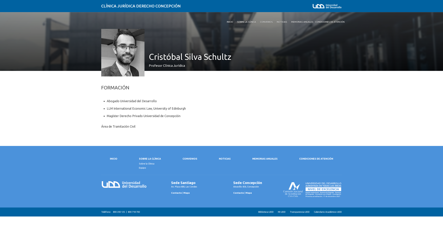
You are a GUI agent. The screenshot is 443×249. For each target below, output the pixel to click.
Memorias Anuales (265, 158)
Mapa (186, 193)
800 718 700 (134, 212)
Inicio (113, 158)
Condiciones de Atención (316, 158)
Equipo (142, 168)
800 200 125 (119, 212)
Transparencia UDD (300, 212)
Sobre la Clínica (150, 158)
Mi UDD (282, 212)
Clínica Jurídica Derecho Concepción (141, 6)
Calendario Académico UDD (328, 212)
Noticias (225, 158)
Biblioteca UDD (266, 212)
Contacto (176, 193)
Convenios (190, 158)
